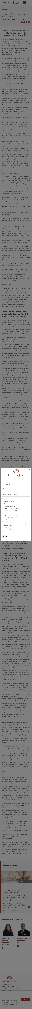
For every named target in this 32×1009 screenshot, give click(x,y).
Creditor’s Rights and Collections (12, 508)
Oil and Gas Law (8, 529)
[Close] (29, 470)
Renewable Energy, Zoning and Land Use (14, 532)
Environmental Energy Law (11, 515)
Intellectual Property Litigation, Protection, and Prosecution (15, 525)
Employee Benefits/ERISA (10, 510)
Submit (5, 536)
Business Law (7, 504)
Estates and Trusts (8, 517)
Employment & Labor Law (10, 513)
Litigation (6, 527)
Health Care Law (8, 519)
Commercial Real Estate (10, 506)
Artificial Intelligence (9, 501)
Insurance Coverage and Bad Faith (13, 522)
